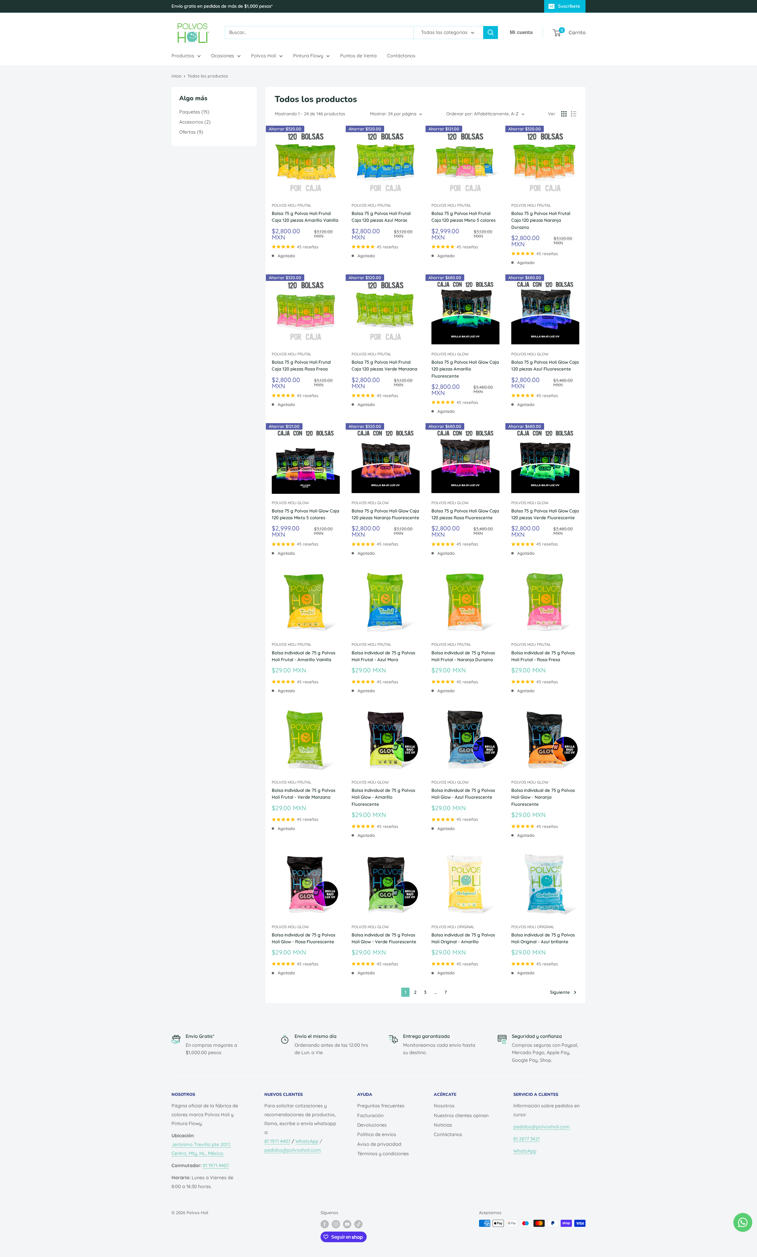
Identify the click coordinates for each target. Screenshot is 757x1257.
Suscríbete (569, 6)
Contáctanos (401, 56)
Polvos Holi (263, 56)
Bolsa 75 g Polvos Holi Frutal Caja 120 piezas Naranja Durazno (540, 220)
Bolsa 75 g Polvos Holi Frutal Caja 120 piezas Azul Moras (381, 217)
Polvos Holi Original (452, 926)
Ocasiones (222, 56)
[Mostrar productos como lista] (573, 114)
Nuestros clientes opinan (461, 1115)
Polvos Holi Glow (449, 354)
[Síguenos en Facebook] (325, 1224)
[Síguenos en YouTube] (347, 1224)
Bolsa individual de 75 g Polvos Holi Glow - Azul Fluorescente (463, 793)
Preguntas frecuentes (381, 1106)
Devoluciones (372, 1125)
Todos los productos (207, 76)
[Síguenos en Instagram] (336, 1224)
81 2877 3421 (526, 1139)
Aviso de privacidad (379, 1144)
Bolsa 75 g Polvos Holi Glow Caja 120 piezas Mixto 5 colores (305, 514)
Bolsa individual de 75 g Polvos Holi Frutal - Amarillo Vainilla (303, 656)
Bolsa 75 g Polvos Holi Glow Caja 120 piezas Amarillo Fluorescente (465, 369)
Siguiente (560, 992)
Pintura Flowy (308, 56)
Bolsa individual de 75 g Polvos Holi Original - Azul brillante (543, 938)
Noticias (443, 1125)
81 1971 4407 (216, 1165)
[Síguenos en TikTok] (358, 1224)
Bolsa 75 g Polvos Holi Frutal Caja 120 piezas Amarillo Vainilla (305, 217)
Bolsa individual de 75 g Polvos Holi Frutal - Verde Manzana (303, 793)
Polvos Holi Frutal (291, 205)
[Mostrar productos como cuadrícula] (564, 114)
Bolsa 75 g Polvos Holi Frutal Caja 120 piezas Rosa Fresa (301, 365)
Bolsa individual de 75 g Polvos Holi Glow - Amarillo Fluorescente (383, 797)
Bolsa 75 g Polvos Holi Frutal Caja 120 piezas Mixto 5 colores (463, 217)
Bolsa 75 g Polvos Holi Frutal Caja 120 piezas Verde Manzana (384, 365)
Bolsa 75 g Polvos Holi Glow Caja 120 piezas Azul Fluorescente (545, 365)
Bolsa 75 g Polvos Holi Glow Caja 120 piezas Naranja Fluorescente (385, 514)
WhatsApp (306, 1141)
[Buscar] (490, 32)
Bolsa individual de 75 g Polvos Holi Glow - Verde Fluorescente (384, 938)
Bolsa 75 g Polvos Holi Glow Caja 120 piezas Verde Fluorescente (545, 514)
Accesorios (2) (195, 122)
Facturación (370, 1115)
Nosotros (444, 1106)
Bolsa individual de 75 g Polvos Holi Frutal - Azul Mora (383, 656)
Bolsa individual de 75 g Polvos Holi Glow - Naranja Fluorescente (543, 797)
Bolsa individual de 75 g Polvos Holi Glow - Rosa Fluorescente (303, 938)
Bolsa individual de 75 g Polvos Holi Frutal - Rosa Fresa (543, 656)
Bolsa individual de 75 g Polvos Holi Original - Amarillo (463, 938)
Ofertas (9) (191, 132)
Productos (183, 56)
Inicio (177, 76)
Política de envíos (376, 1134)
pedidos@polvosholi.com (292, 1150)
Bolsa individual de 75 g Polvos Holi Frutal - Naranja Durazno (463, 656)
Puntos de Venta (358, 56)
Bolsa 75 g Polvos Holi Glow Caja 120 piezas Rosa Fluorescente (465, 514)
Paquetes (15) (194, 112)
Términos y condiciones (383, 1153)
